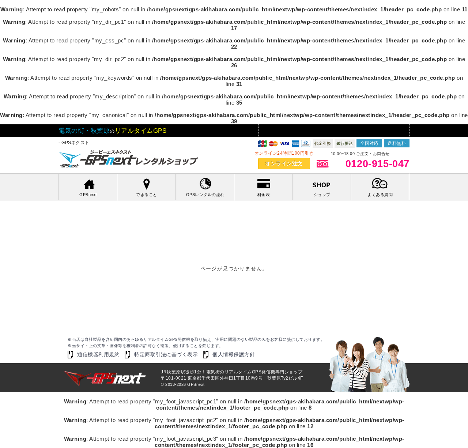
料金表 (263, 194)
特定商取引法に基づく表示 (166, 354)
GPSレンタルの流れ (205, 194)
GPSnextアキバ (129, 160)
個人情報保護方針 (233, 354)
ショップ (322, 194)
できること (146, 194)
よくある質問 (380, 194)
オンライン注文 (284, 163)
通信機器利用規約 (98, 354)
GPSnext (88, 194)
